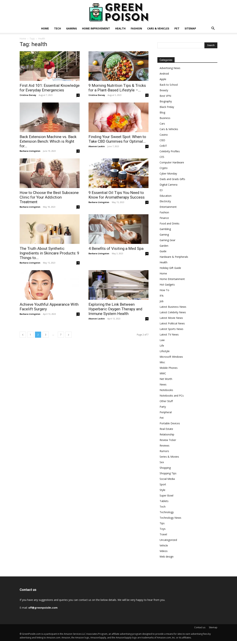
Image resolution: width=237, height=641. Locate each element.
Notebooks (166, 390)
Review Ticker (168, 440)
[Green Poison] (118, 12)
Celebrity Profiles (170, 151)
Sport (163, 484)
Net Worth (166, 379)
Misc (162, 362)
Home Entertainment (172, 279)
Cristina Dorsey (28, 95)
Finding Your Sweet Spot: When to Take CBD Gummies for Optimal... (117, 139)
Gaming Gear (167, 240)
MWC (163, 373)
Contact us (199, 627)
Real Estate (166, 429)
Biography (166, 101)
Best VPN (165, 96)
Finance (164, 218)
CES (162, 157)
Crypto (164, 168)
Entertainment (168, 207)
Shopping (165, 467)
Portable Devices (170, 423)
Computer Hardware (172, 162)
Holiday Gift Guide (170, 268)
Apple (163, 79)
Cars (162, 123)
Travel (163, 534)
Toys (163, 529)
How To (164, 290)
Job (161, 301)
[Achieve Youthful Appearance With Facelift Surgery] (50, 285)
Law (162, 340)
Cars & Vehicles (158, 28)
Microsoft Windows (171, 356)
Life (162, 345)
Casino (164, 134)
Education (165, 195)
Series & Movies (169, 456)
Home (45, 28)
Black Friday (167, 107)
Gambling (165, 229)
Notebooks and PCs (172, 395)
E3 (161, 190)
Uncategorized (168, 540)
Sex (162, 462)
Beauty (164, 90)
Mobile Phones (169, 368)
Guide (163, 251)
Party (163, 406)
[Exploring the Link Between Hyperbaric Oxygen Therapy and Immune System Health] (118, 285)
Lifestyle (165, 351)
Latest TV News (169, 334)
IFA (161, 295)
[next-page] (68, 335)
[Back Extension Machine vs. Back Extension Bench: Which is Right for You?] (50, 117)
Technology (167, 512)
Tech (57, 28)
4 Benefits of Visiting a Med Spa (116, 248)
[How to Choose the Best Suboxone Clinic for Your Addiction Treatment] (50, 173)
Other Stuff (166, 401)
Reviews (164, 445)
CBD (162, 140)
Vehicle (164, 545)
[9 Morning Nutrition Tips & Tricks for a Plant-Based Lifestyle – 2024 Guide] (118, 66)
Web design (166, 556)
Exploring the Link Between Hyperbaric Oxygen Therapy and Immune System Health (115, 309)
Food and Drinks (169, 223)
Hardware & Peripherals (174, 257)
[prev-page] (23, 335)
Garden (164, 245)
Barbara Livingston (30, 151)
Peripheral (166, 412)
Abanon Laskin (97, 146)
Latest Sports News (171, 329)
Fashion (136, 28)
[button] (212, 29)
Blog (162, 112)
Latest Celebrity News (173, 312)
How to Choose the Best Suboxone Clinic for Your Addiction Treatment (49, 197)
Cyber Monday (168, 173)
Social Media (167, 479)
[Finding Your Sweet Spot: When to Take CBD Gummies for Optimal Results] (118, 117)
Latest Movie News (171, 318)
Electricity (165, 201)
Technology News (170, 517)
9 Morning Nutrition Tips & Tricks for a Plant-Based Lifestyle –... (117, 87)
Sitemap (190, 28)
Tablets (164, 501)
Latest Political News (172, 323)
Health (120, 28)
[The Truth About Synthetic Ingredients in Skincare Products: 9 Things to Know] (50, 229)
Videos (164, 551)
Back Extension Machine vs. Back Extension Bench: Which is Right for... (48, 141)
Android (164, 73)
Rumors (164, 451)
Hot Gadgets (167, 284)
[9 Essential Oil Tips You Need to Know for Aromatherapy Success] (118, 173)
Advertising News (170, 68)
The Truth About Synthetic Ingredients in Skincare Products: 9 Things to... (49, 253)
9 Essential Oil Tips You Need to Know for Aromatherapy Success (117, 194)
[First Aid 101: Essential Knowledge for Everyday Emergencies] (50, 66)
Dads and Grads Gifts (172, 179)
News (163, 384)
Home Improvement (96, 28)
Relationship (167, 434)
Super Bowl (166, 495)
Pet (176, 28)
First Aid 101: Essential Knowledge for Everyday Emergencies (50, 87)
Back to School (169, 84)
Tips (162, 523)
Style (162, 490)
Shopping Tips (168, 473)
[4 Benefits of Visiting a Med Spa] (118, 229)
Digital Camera (168, 184)
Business (165, 118)
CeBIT (163, 145)
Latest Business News (173, 306)
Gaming (71, 28)
